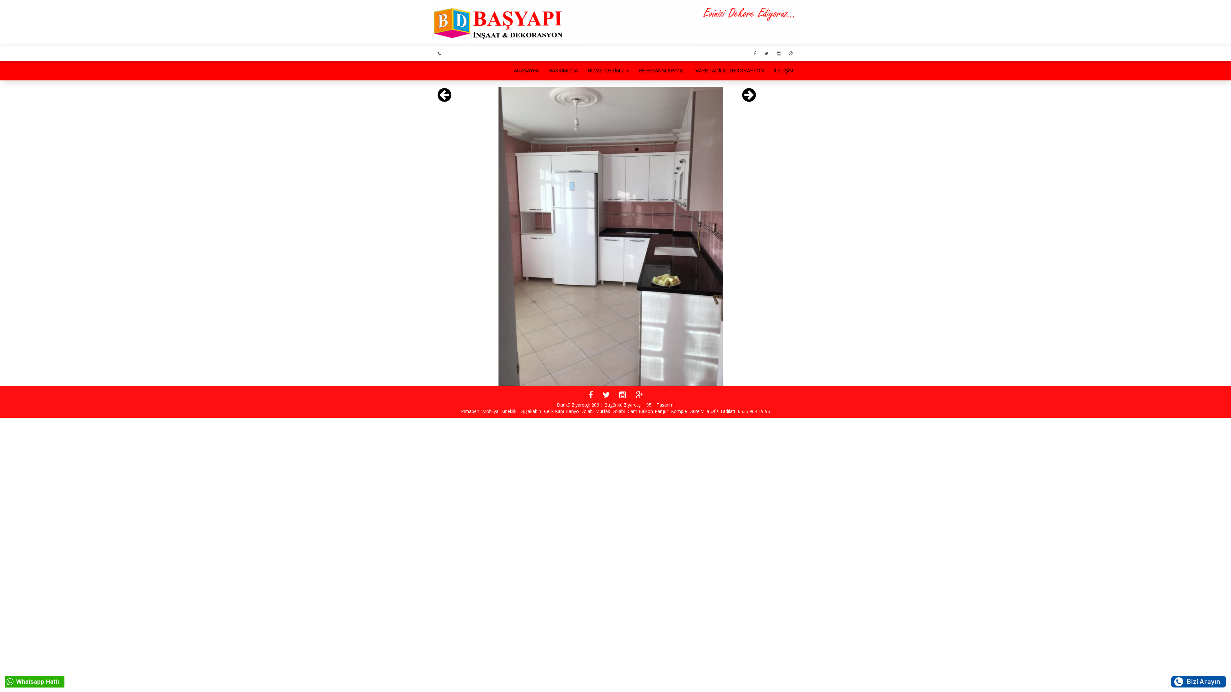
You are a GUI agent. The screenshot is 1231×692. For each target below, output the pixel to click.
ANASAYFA (526, 70)
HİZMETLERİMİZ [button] (607, 70)
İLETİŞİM (783, 70)
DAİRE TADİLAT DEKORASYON (728, 70)
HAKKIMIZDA (563, 70)
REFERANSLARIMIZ (661, 70)
